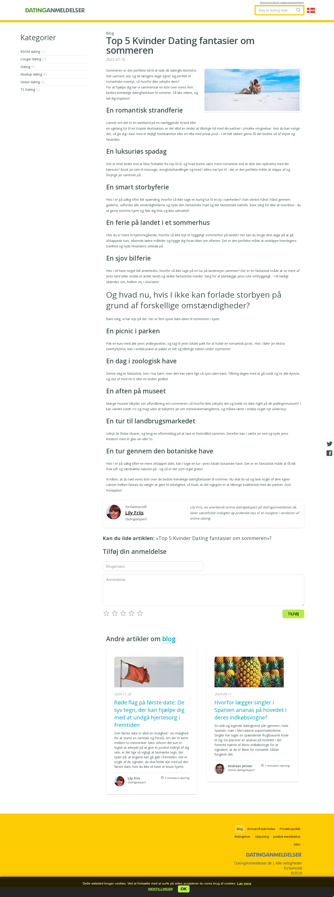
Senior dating (32, 82)
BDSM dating (32, 51)
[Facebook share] (329, 453)
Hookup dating (33, 74)
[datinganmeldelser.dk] (55, 10)
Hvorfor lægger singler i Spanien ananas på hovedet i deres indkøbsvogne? (250, 710)
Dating (27, 67)
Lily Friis (134, 513)
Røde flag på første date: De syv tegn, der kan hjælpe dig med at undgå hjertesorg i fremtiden (149, 714)
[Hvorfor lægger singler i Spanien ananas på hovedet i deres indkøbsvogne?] (249, 672)
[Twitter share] (329, 444)
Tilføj (293, 613)
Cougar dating (33, 59)
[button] (160, 889)
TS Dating (30, 89)
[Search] (298, 10)
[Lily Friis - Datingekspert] (113, 512)
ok (184, 889)
